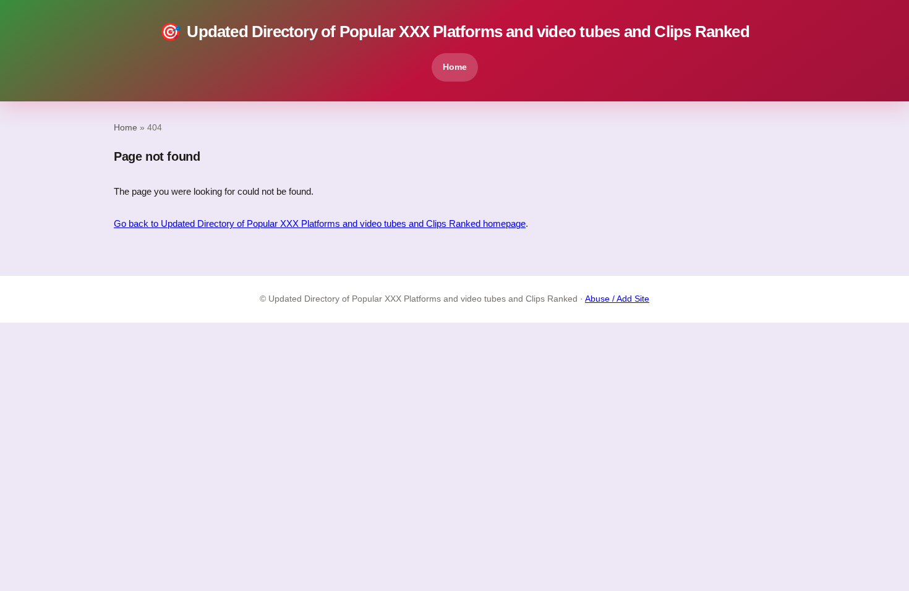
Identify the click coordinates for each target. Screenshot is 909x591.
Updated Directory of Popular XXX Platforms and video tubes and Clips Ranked (454, 31)
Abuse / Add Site (617, 299)
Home (455, 67)
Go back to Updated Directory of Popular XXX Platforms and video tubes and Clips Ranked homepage (320, 223)
